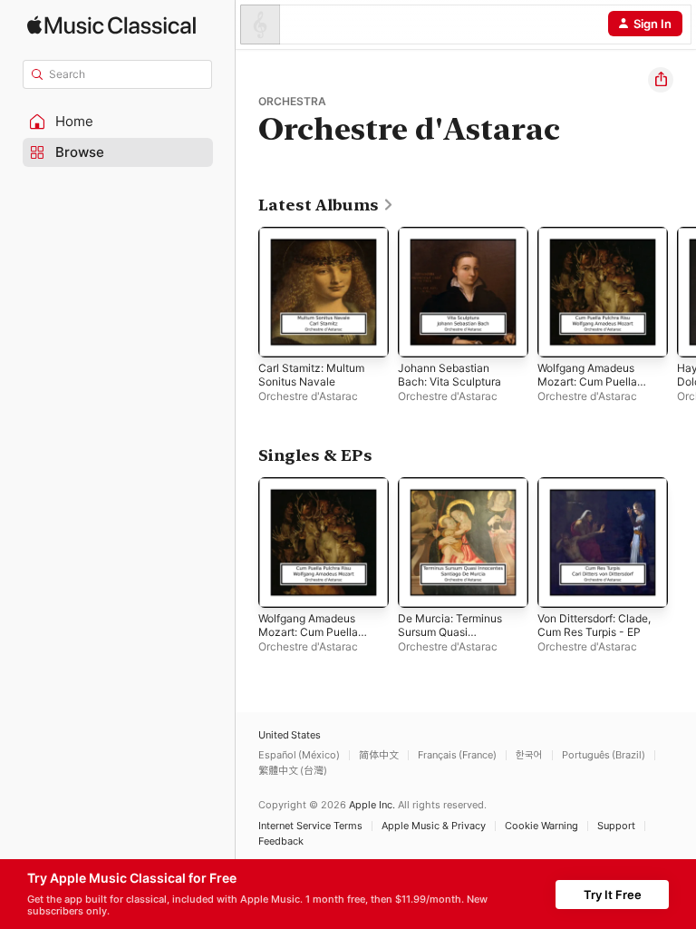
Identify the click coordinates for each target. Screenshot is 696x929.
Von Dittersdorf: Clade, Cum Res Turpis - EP (594, 625)
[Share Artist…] (660, 80)
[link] (326, 205)
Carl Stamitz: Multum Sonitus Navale (311, 374)
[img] (111, 25)
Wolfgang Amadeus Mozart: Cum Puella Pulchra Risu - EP (587, 381)
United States (289, 735)
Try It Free (613, 894)
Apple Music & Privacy (434, 826)
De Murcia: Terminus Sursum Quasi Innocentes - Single (450, 631)
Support (616, 826)
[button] (118, 121)
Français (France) (457, 755)
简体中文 (379, 755)
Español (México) (299, 755)
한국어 (529, 755)
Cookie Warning (541, 826)
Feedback (281, 841)
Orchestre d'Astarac (308, 396)
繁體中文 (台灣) (292, 771)
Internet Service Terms (310, 826)
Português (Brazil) (603, 755)
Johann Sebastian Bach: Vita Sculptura (449, 374)
